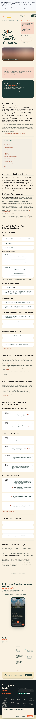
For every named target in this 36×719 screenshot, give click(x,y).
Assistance (24, 699)
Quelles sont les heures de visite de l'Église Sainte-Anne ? (15, 69)
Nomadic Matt (27, 217)
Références (6, 166)
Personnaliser (17, 716)
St (16, 649)
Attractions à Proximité (8, 161)
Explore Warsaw (5, 511)
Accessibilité (7, 153)
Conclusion (6, 164)
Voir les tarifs (17, 15)
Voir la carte (26, 42)
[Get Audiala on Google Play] (27, 693)
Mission (18, 703)
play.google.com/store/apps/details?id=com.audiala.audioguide (16, 8)
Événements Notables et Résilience (10, 158)
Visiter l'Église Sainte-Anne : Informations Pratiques (13, 149)
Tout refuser (23, 716)
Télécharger (12, 706)
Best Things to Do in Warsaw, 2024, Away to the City (19, 656)
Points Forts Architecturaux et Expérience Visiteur (13, 159)
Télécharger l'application (9, 594)
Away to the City (29, 425)
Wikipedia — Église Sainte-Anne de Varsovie (19, 662)
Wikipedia (10, 133)
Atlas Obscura (5, 133)
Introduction (6, 142)
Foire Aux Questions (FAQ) (8, 163)
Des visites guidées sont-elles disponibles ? (12, 76)
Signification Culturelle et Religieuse (10, 156)
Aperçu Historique (7, 144)
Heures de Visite (7, 150)
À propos (18, 699)
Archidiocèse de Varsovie (11, 363)
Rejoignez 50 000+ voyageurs (21, 594)
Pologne (10, 20)
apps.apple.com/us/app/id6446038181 (11, 7)
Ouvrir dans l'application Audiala (26, 91)
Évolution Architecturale (9, 147)
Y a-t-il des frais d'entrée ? (9, 74)
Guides (14, 14)
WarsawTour (14, 133)
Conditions (31, 701)
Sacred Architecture (21, 133)
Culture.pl (7, 369)
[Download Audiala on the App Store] (21, 693)
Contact (24, 703)
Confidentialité (31, 700)
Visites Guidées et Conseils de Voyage (11, 154)
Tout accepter (30, 716)
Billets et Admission (8, 152)
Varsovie (15, 20)
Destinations (9, 14)
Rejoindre (31, 690)
